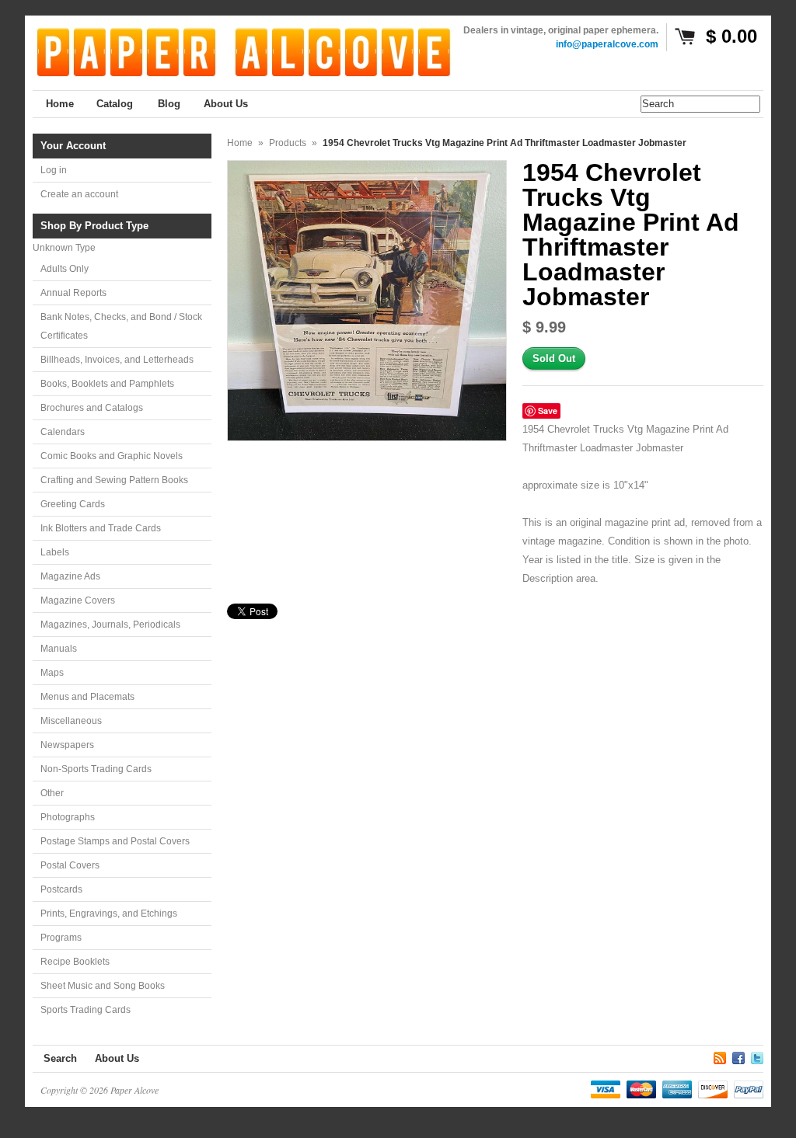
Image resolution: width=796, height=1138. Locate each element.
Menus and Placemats (87, 696)
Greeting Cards (72, 504)
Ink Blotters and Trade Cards (100, 528)
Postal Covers (70, 865)
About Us (117, 1058)
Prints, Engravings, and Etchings (108, 913)
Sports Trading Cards (85, 1009)
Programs (61, 937)
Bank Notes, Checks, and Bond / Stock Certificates (121, 326)
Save (547, 410)
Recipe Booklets (75, 961)
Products (287, 142)
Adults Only (64, 268)
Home (240, 142)
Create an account (79, 194)
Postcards (61, 889)
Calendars (62, 431)
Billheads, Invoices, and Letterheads (117, 359)
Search (60, 1058)
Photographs (67, 817)
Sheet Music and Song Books (102, 985)
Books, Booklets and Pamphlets (107, 383)
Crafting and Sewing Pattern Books (114, 480)
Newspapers (67, 745)
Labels (54, 552)
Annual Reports (73, 292)
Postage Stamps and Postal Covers (115, 841)
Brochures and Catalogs (91, 407)
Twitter (757, 1056)
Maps (52, 672)
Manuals (58, 648)
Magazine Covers (77, 600)
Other (52, 793)
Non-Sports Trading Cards (96, 769)
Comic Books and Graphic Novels (111, 456)
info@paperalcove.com (607, 44)
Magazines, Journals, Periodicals (110, 624)
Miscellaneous (71, 720)
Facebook (738, 1056)
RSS (720, 1056)
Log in (53, 170)
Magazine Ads (70, 576)
